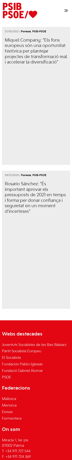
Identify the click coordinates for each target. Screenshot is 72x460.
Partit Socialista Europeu (21, 351)
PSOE (6, 377)
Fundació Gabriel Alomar (22, 371)
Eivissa (7, 412)
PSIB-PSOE (39, 31)
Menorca (9, 405)
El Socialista (11, 358)
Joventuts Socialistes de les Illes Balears (34, 345)
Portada (26, 31)
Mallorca (9, 399)
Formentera (12, 418)
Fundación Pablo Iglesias (22, 364)
